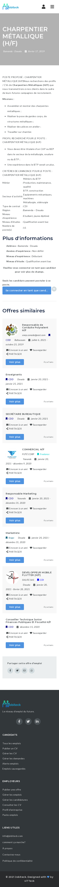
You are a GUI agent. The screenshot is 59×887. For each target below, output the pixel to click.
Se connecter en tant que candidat (28, 290)
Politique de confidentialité (17, 860)
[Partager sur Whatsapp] (32, 670)
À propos (7, 848)
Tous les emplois (11, 743)
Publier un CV (10, 748)
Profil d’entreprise (12, 809)
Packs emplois (10, 814)
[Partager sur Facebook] (10, 670)
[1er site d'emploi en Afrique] (16, 6)
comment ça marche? (13, 842)
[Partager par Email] (24, 670)
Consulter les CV (11, 804)
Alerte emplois (10, 763)
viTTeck (29, 880)
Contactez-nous (11, 854)
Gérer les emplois (12, 794)
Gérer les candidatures (15, 799)
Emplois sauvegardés (14, 768)
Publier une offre (11, 789)
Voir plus (14, 362)
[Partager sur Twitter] (17, 670)
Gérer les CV (9, 753)
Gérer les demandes (13, 758)
